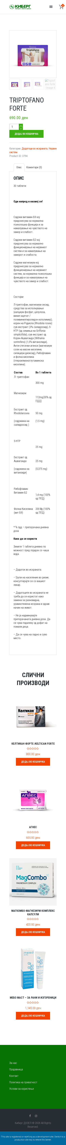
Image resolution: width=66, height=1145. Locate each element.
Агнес (33, 827)
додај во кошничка (26, 134)
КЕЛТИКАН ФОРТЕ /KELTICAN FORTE (33, 743)
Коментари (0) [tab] (34, 167)
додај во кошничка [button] (33, 761)
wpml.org (28, 1136)
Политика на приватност (23, 1082)
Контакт (13, 1075)
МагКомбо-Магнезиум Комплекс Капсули (33, 912)
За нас (13, 1063)
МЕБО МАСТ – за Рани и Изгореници (33, 997)
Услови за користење (21, 1088)
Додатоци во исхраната (34, 148)
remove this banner (43, 1140)
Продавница (16, 1069)
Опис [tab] (19, 167)
